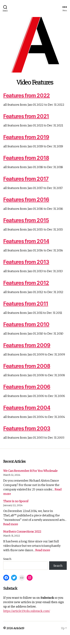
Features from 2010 (26, 324)
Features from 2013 (26, 262)
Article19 (19, 628)
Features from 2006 (26, 387)
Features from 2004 (26, 407)
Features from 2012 (26, 283)
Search (7, 559)
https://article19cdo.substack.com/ (26, 611)
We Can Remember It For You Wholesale (30, 471)
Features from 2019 (26, 137)
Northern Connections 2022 (22, 531)
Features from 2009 (26, 345)
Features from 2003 (26, 428)
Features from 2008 (26, 366)
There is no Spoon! (15, 501)
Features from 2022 (26, 95)
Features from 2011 (25, 303)
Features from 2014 (26, 241)
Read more (10, 524)
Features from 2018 (26, 158)
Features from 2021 (26, 116)
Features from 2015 (26, 220)
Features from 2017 (26, 179)
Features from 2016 (26, 199)
